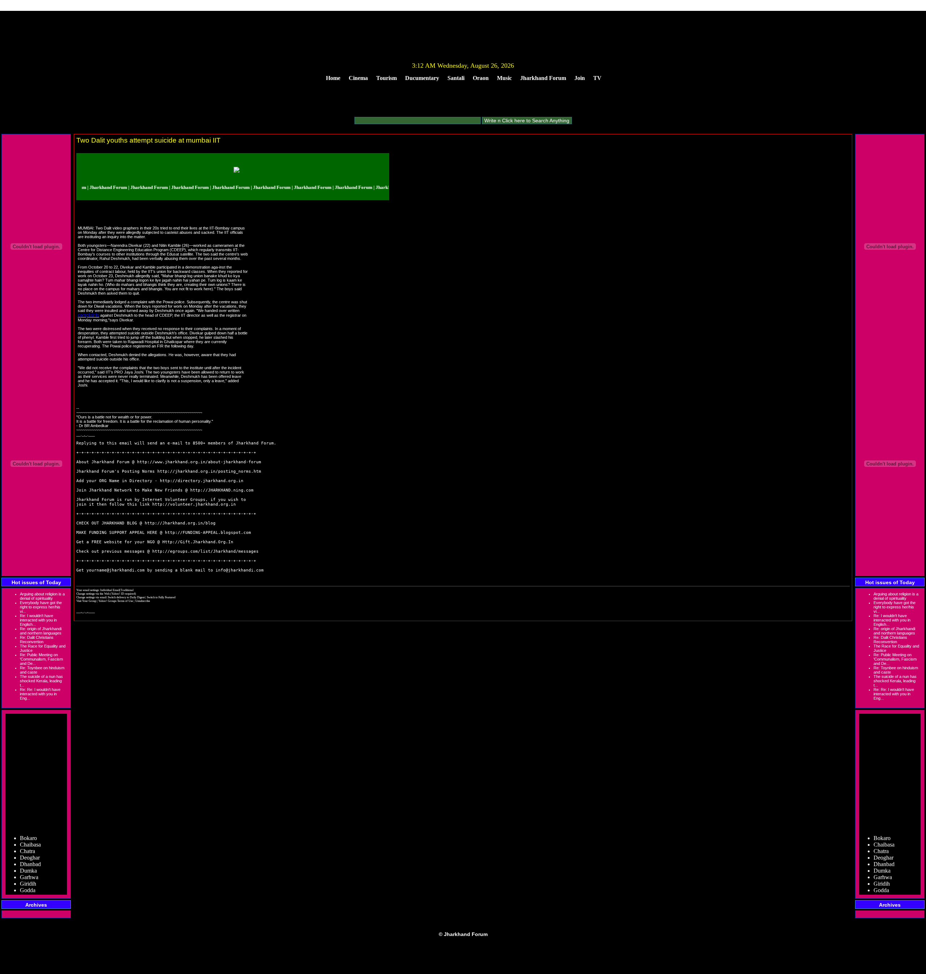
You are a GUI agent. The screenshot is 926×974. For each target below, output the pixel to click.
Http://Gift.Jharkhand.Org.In (197, 542)
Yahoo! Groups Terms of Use (116, 601)
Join (579, 78)
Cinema (358, 78)
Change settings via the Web (93, 593)
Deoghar (30, 848)
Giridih (28, 874)
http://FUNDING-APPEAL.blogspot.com (208, 532)
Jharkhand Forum (543, 78)
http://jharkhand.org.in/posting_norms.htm (209, 471)
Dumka (28, 861)
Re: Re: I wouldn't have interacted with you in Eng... (40, 693)
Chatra (27, 842)
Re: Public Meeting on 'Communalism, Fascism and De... (41, 659)
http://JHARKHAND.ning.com (222, 490)
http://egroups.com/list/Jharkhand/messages (205, 551)
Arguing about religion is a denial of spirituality (42, 596)
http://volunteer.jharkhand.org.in (194, 504)
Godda (27, 881)
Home (333, 78)
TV (597, 78)
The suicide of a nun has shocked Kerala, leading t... (41, 680)
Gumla (27, 887)
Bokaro (28, 829)
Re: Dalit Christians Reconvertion (37, 639)
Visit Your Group (86, 601)
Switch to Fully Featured (161, 597)
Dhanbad (30, 855)
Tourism (386, 78)
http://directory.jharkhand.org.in (201, 480)
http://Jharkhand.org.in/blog (180, 523)
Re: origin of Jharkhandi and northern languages (40, 631)
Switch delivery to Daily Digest (126, 597)
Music (504, 78)
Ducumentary (422, 78)
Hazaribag (31, 894)
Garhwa (29, 868)
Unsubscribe (142, 601)
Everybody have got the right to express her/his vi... (41, 607)
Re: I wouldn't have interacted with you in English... (38, 620)
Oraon (481, 78)
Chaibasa (30, 835)
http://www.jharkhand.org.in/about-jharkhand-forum (199, 462)
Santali (455, 78)
